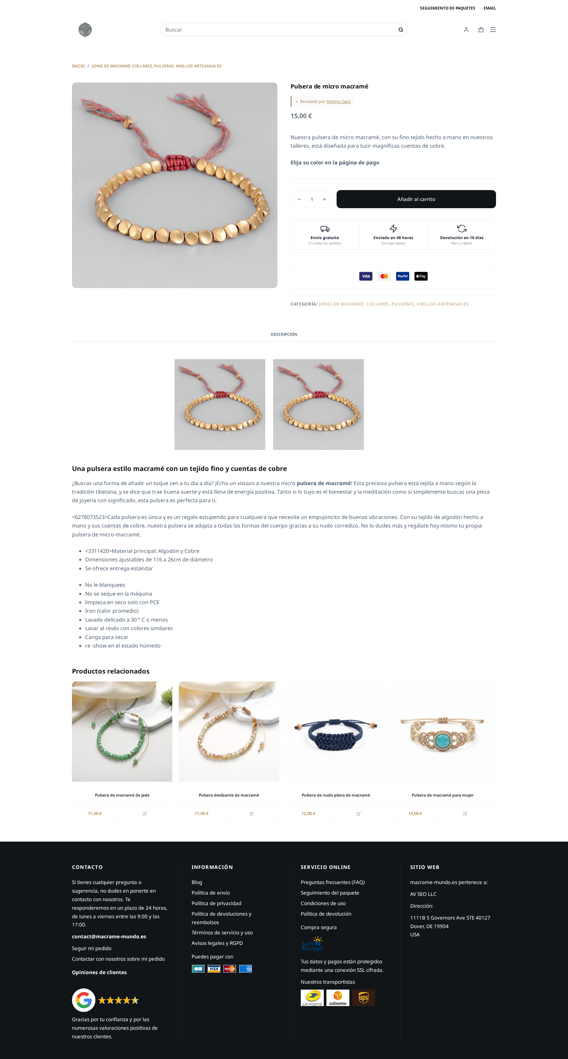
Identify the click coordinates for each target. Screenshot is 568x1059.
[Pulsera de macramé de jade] (122, 731)
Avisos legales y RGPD (217, 943)
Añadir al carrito (416, 199)
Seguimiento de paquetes (447, 8)
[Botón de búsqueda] (401, 30)
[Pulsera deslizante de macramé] (229, 731)
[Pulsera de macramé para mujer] (442, 731)
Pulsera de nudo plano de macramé (336, 795)
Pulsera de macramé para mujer (443, 795)
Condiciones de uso (323, 903)
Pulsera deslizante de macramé (229, 795)
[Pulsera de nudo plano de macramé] (336, 731)
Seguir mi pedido (91, 948)
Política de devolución (326, 913)
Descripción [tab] (284, 334)
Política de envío (211, 892)
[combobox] (279, 29)
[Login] (466, 29)
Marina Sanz (339, 101)
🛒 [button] (145, 813)
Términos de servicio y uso (222, 932)
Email (490, 8)
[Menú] (493, 30)
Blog (197, 882)
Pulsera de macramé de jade (122, 795)
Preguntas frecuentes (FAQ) (333, 882)
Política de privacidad (216, 903)
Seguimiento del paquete (330, 892)
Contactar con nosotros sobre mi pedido (118, 958)
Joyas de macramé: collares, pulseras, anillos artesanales (393, 304)
